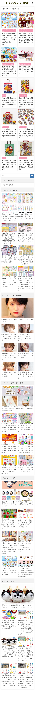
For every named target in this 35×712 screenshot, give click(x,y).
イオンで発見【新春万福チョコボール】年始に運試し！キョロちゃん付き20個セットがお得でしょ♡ (26, 134)
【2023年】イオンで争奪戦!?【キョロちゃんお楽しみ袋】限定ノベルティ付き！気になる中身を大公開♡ (9, 165)
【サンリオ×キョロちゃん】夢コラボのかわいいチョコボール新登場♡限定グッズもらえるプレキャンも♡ (9, 71)
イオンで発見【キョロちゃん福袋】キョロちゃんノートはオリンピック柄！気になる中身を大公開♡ (9, 102)
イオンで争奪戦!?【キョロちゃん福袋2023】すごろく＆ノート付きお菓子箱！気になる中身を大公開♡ (26, 165)
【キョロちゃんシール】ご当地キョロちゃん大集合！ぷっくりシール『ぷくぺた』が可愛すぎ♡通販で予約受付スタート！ (26, 38)
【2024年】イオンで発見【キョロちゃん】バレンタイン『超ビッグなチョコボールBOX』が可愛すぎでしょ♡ (26, 102)
